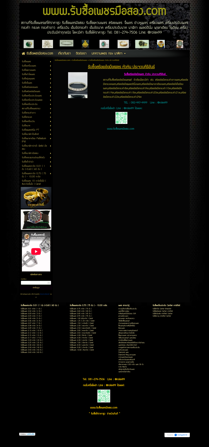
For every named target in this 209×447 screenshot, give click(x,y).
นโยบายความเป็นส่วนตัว (45, 294)
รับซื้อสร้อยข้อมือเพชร (79, 60)
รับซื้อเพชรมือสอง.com (62, 60)
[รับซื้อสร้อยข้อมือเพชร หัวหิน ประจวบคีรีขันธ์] (78, 84)
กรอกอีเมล (23, 279)
